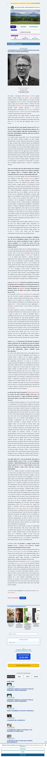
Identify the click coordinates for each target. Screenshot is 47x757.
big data (16, 563)
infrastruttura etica (33, 392)
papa (34, 331)
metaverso (29, 561)
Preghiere (31, 26)
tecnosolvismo (29, 255)
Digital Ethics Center (20, 105)
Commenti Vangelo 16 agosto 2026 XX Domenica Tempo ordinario (20, 700)
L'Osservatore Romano (23, 88)
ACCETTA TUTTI (23, 754)
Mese (19, 676)
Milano (11, 543)
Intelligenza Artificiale (29, 95)
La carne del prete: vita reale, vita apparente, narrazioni (19, 730)
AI (24, 117)
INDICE (13, 26)
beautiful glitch (11, 308)
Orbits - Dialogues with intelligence (23, 545)
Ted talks (29, 109)
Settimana (11, 676)
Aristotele (10, 231)
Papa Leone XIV (17, 282)
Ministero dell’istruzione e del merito (18, 551)
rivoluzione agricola (28, 178)
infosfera (21, 465)
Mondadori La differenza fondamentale (23, 111)
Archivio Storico (23, 639)
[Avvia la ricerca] (10, 633)
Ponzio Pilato (19, 508)
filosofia (37, 107)
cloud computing (23, 563)
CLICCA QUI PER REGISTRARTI (28, 3)
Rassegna (40, 26)
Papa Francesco (21, 26)
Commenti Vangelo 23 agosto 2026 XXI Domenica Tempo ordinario (20, 689)
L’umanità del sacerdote (25, 32)
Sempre (36, 676)
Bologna (24, 101)
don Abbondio (30, 508)
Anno (28, 676)
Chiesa (21, 294)
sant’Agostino (34, 380)
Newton (17, 231)
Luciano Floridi (19, 103)
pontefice (22, 288)
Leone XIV (14, 121)
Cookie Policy (22, 746)
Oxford (18, 101)
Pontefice (31, 294)
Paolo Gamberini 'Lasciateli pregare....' (21, 710)
